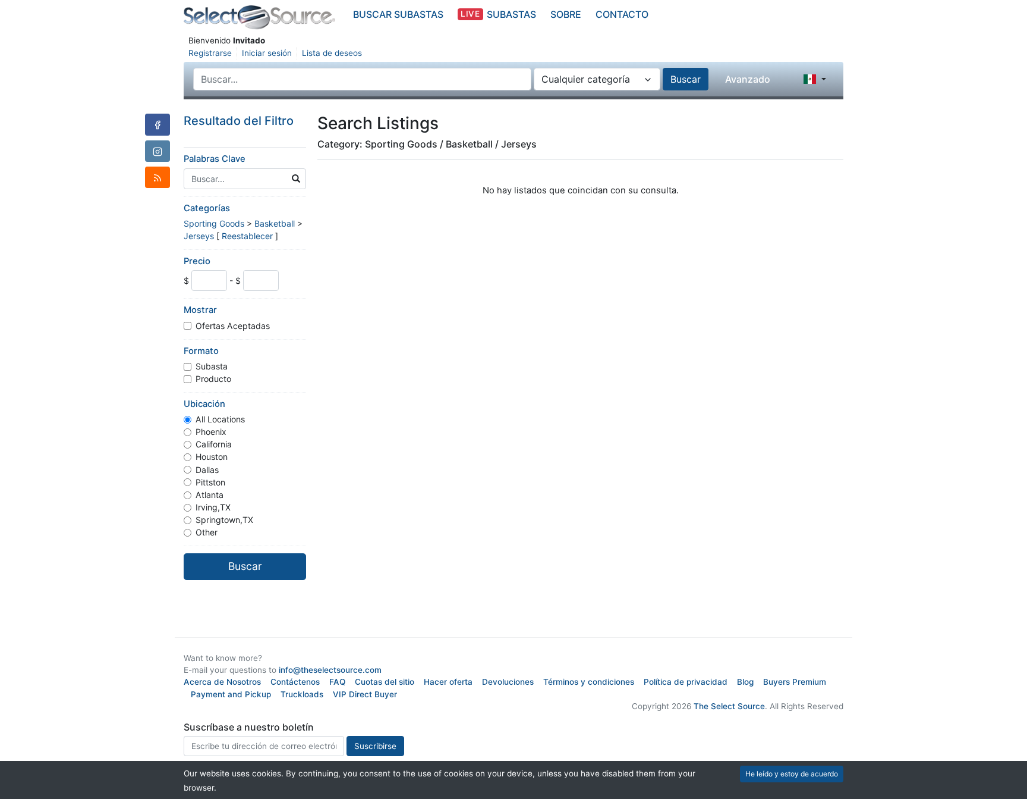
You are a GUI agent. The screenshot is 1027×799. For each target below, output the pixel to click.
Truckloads (302, 694)
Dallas (207, 470)
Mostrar (200, 310)
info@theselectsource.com (330, 670)
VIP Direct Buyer (365, 694)
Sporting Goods (214, 223)
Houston (212, 457)
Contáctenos (295, 682)
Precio (197, 261)
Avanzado (747, 79)
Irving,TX (213, 507)
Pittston (210, 482)
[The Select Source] (259, 17)
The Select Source (729, 706)
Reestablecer (247, 236)
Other (207, 532)
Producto (213, 379)
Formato (201, 351)
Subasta (212, 366)
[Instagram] (157, 151)
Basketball (274, 223)
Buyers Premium (794, 682)
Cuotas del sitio (384, 682)
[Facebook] (157, 124)
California (214, 444)
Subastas (498, 14)
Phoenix (211, 432)
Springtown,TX (224, 520)
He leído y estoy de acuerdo (791, 773)
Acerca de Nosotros (222, 682)
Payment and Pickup (231, 694)
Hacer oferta (448, 682)
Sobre (565, 14)
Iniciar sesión (267, 53)
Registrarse (210, 53)
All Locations (220, 419)
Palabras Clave (214, 158)
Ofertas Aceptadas (233, 326)
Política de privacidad (685, 682)
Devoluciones (508, 682)
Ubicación (204, 404)
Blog (745, 682)
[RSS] (157, 177)
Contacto (622, 14)
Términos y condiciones (588, 682)
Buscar (685, 79)
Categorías (207, 208)
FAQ (337, 682)
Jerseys (199, 236)
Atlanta (209, 495)
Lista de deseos (332, 53)
